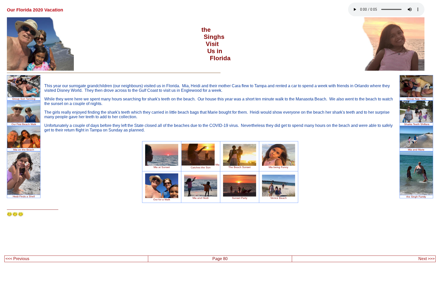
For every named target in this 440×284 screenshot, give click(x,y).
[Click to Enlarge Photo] (23, 121)
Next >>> (426, 259)
